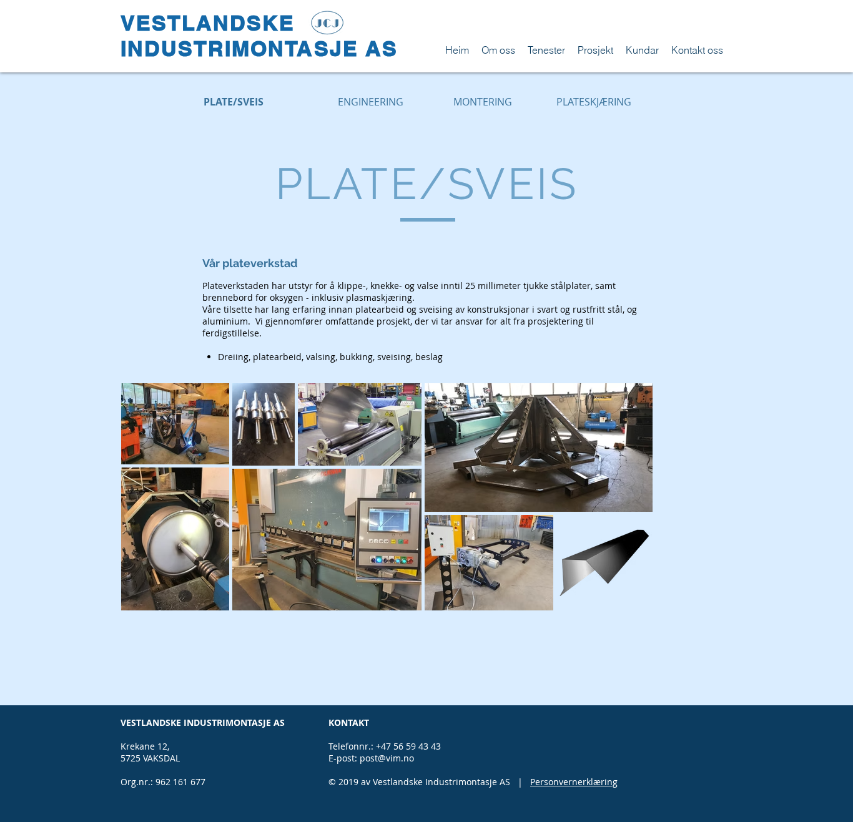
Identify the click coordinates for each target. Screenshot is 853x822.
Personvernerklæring (574, 782)
